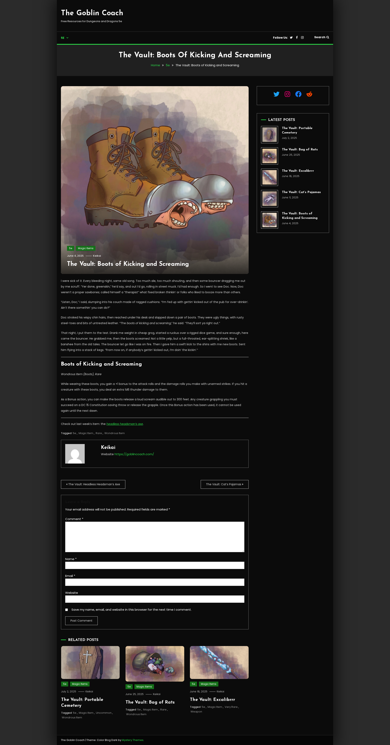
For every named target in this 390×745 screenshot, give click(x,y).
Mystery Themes (132, 740)
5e (62, 38)
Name (71, 559)
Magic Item (86, 433)
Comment (74, 519)
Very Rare (231, 707)
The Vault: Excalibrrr (212, 699)
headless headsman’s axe (124, 424)
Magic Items (85, 248)
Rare (99, 433)
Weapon (196, 712)
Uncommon (104, 713)
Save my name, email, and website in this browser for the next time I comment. (132, 609)
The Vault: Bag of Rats (150, 702)
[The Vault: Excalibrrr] (269, 177)
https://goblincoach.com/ (134, 454)
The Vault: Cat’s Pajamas (223, 484)
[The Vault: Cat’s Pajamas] (269, 198)
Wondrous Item (114, 433)
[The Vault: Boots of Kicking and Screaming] (269, 220)
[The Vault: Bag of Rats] (269, 156)
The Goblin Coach (92, 13)
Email (70, 576)
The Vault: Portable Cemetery (297, 130)
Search (319, 37)
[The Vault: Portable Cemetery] (269, 134)
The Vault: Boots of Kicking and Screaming (128, 264)
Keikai (97, 256)
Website (71, 593)
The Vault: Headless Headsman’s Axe (94, 484)
